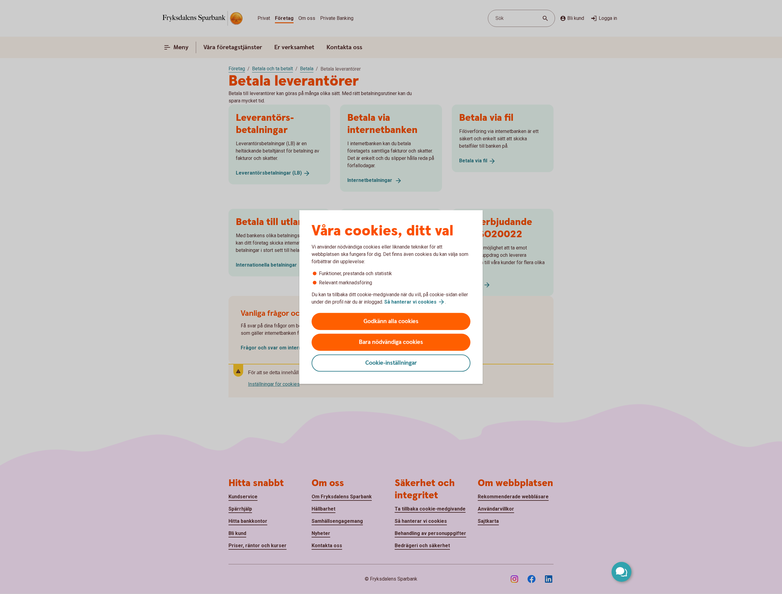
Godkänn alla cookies (391, 321)
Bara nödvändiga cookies (391, 342)
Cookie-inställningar (391, 363)
